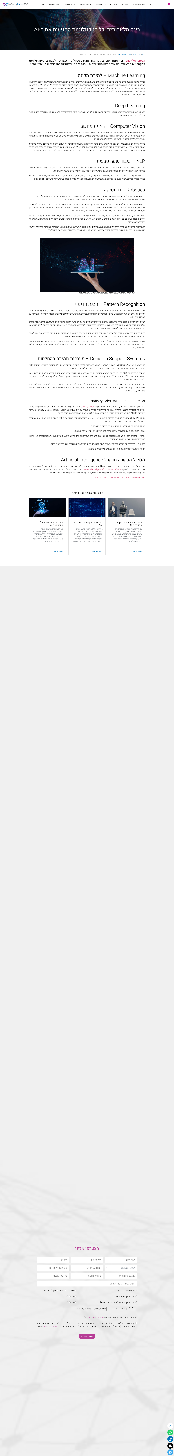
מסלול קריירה (88, 406)
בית (151, 4)
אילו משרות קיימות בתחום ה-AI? (88, 524)
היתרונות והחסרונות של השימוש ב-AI (51, 524)
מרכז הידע (137, 54)
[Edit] (170, 1439)
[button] (169, 4)
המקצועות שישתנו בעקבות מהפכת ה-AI (129, 524)
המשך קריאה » (136, 551)
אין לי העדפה (49, 1290)
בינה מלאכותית (125, 54)
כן (73, 1296)
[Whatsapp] (170, 1432)
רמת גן (71, 1290)
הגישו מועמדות (54, 4)
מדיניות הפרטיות (96, 1317)
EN (43, 4)
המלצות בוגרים (100, 4)
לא (67, 1296)
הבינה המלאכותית (134, 61)
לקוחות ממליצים (85, 4)
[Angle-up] (170, 1426)
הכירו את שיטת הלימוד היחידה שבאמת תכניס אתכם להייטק (120, 477)
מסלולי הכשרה (140, 4)
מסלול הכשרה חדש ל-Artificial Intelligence (102, 469)
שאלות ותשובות (69, 4)
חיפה (61, 1290)
